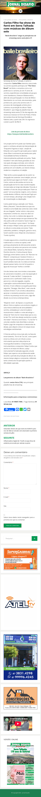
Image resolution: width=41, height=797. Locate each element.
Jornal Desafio (27, 20)
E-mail (6, 497)
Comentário (8, 462)
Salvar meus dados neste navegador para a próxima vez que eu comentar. (19, 518)
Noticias (16, 416)
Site (5, 506)
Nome (6, 488)
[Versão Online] (20, 764)
